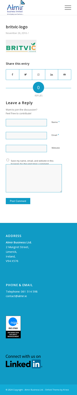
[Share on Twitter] (25, 74)
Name (56, 122)
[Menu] (66, 7)
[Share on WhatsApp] (38, 74)
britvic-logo (17, 26)
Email (55, 135)
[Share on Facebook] (12, 74)
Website (56, 147)
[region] (38, 363)
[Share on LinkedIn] (51, 74)
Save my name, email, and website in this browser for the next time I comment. (32, 162)
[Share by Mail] (64, 74)
